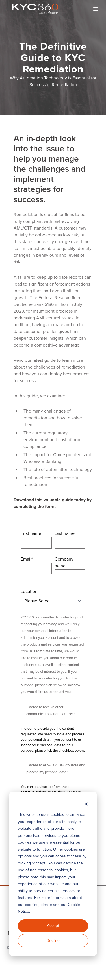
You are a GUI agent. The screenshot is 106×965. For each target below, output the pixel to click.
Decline (53, 941)
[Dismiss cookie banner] (86, 804)
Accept (53, 926)
